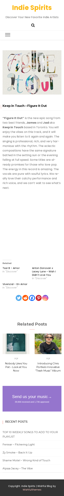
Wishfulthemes (32, 489)
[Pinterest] (39, 298)
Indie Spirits (32, 7)
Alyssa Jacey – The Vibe (18, 468)
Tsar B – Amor (11, 268)
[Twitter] (19, 298)
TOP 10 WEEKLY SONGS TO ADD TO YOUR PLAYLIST (30, 434)
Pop (16, 358)
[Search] (33, 25)
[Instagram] (45, 298)
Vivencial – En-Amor (15, 284)
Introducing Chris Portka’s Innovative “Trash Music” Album (48, 367)
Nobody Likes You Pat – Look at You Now (16, 367)
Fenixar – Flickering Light (19, 444)
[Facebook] (32, 298)
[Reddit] (25, 298)
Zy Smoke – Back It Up (17, 452)
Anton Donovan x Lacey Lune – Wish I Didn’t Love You (44, 271)
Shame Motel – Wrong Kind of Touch (26, 460)
